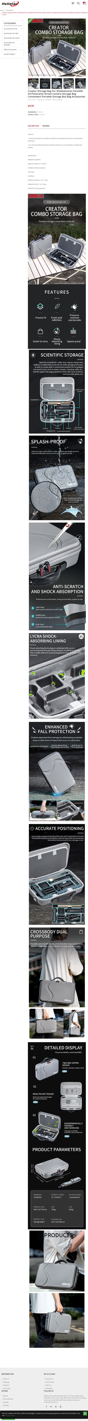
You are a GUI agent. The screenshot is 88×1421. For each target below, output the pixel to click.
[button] (30, 47)
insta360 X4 (9, 10)
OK (85, 1413)
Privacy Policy (10, 1416)
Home (2, 10)
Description (33, 126)
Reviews (46, 126)
